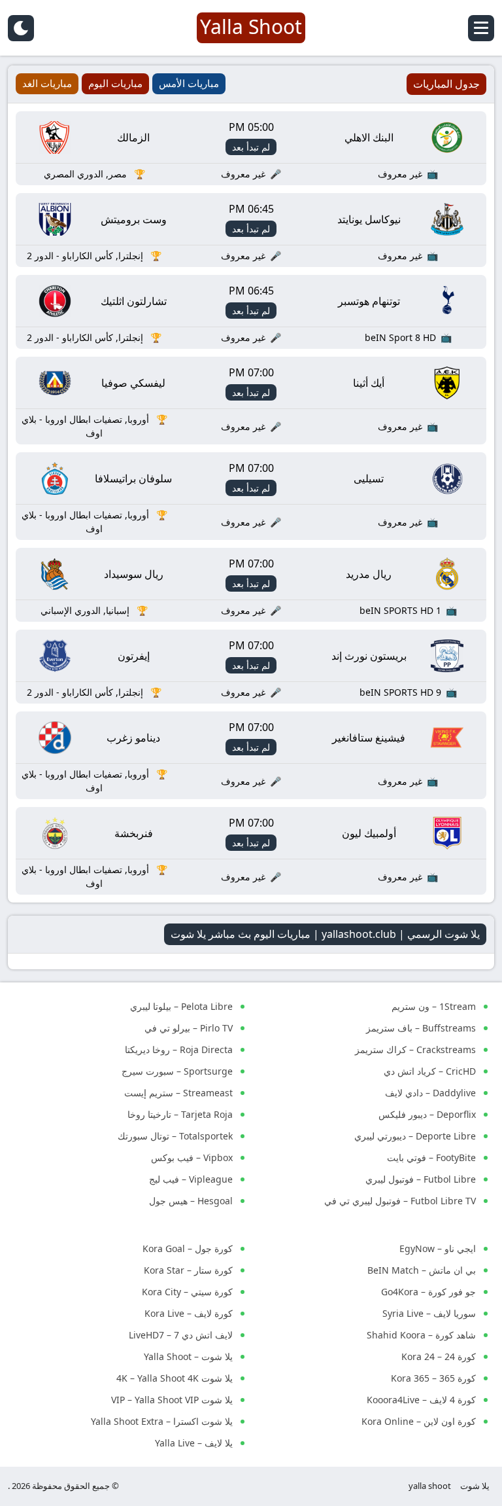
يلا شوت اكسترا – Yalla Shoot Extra (162, 1421)
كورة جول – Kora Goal (187, 1248)
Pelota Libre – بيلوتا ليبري (181, 1006)
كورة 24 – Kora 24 (438, 1356)
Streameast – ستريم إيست (178, 1092)
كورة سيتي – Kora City (187, 1291)
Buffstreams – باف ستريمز (421, 1028)
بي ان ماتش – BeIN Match (421, 1270)
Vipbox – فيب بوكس (192, 1157)
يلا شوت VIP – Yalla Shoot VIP (172, 1399)
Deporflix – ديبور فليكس (427, 1114)
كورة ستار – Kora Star (188, 1270)
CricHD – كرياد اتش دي (430, 1071)
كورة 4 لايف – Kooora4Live (421, 1399)
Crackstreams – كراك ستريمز (415, 1049)
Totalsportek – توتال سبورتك (175, 1136)
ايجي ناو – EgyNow (437, 1248)
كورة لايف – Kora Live (188, 1313)
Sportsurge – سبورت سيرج (177, 1071)
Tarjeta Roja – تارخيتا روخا (180, 1114)
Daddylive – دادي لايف (430, 1092)
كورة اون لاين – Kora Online (418, 1421)
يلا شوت (475, 1486)
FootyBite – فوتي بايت (431, 1157)
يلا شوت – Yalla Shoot (188, 1356)
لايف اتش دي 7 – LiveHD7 (181, 1335)
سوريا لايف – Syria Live (429, 1313)
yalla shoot (430, 1486)
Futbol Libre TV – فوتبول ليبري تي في (400, 1200)
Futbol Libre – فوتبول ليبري (420, 1179)
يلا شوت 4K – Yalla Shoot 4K (174, 1378)
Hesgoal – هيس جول (191, 1200)
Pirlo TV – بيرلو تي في (188, 1028)
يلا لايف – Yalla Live (194, 1443)
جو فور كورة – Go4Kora (428, 1291)
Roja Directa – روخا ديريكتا (179, 1049)
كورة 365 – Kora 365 (433, 1378)
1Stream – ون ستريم (434, 1006)
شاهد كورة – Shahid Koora (421, 1335)
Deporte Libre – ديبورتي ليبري (415, 1136)
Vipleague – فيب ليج (191, 1179)
